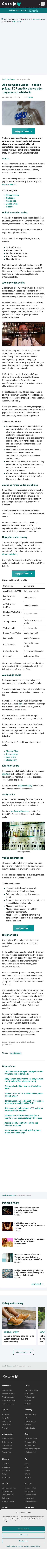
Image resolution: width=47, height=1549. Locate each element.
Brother (7, 1471)
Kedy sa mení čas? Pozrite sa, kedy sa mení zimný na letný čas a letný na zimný (24, 1080)
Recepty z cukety (30, 1488)
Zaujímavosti (11, 79)
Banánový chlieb (30, 1495)
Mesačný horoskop (8, 1400)
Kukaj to (5, 1464)
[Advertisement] (23, 49)
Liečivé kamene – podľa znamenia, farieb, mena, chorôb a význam (29, 1225)
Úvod (3, 79)
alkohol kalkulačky (9, 554)
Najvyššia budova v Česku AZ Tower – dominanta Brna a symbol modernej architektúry (28, 1256)
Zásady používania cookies (14, 1546)
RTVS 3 (27, 1474)
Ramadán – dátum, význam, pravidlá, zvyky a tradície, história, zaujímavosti (26, 1209)
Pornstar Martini (9, 184)
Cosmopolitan (12, 754)
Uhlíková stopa (7, 1445)
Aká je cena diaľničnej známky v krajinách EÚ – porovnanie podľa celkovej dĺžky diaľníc (29, 1272)
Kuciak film (6, 1477)
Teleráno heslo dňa (31, 1390)
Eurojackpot (6, 1418)
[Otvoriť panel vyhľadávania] (39, 4)
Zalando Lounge (30, 1421)
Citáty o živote (7, 1442)
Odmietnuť (23, 1535)
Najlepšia (10, 198)
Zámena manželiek (9, 1488)
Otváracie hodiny (30, 1414)
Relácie (27, 1471)
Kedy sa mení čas (8, 1404)
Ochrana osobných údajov (32, 1546)
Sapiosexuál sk (7, 1449)
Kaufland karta (30, 1428)
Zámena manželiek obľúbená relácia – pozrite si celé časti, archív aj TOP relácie (23, 1116)
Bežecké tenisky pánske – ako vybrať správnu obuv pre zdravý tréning (19, 1339)
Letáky (27, 1418)
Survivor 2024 (7, 1491)
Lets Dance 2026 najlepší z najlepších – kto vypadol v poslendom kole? (24, 1072)
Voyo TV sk (6, 1467)
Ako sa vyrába (12, 195)
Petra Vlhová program (32, 1449)
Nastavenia (23, 1541)
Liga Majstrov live (30, 1445)
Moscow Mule (12, 751)
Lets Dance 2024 (8, 1495)
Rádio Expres (29, 1394)
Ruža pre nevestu (8, 1501)
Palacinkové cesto (31, 1501)
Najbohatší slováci (8, 1438)
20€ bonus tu (33, 10)
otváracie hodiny (25, 786)
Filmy (26, 1464)
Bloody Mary (11, 760)
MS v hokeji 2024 (30, 1452)
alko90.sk (6, 774)
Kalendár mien (7, 1390)
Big (3, 1471)
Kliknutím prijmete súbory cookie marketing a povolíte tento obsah (23, 334)
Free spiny (5, 1428)
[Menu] (43, 4)
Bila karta (28, 1425)
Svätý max (6, 1498)
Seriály (27, 1467)
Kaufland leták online (20, 811)
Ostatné (43, 1332)
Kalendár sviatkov (8, 1394)
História (9, 207)
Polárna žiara (6, 1452)
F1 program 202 (30, 1442)
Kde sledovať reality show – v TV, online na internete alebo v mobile (24, 1109)
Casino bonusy (7, 1421)
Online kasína (6, 1425)
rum (21, 704)
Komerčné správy (11, 1332)
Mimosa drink (29, 1498)
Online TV (28, 1477)
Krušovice (28, 1400)
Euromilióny (6, 1414)
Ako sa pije (11, 201)
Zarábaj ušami (30, 1397)
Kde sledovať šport (31, 1438)
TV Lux (4, 1474)
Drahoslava (36, 19)
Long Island (11, 757)
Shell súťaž (28, 1404)
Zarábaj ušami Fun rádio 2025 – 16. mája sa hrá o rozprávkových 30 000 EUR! (24, 1102)
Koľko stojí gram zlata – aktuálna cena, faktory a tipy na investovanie (29, 1241)
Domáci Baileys (30, 1491)
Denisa (30, 97)
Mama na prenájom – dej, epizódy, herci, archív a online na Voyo (23, 1131)
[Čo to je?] (11, 4)
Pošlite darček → (17, 21)
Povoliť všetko (23, 1529)
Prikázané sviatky (8, 1397)
